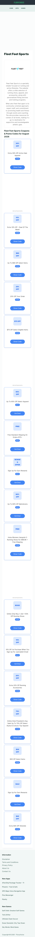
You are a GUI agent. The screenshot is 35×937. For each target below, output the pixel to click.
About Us (5, 868)
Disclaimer (6, 859)
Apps (17, 8)
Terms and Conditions (10, 862)
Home (11, 8)
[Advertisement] (17, 29)
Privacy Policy (7, 865)
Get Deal (17, 413)
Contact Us (6, 871)
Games (23, 8)
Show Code (17, 167)
